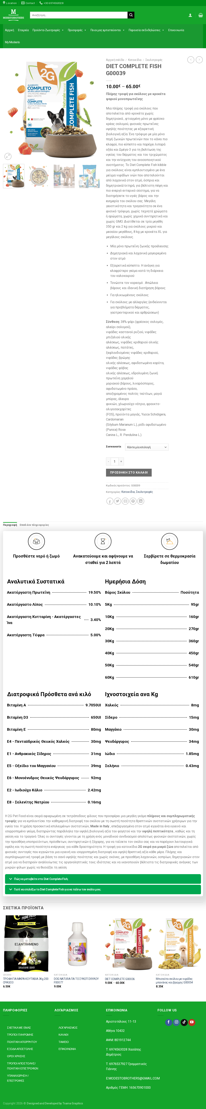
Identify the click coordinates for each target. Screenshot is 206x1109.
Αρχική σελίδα (115, 59)
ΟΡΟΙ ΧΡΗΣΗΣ (16, 1056)
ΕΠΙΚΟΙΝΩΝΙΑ (67, 1049)
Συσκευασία (113, 446)
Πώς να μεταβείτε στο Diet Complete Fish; (41, 879)
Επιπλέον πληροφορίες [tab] (34, 524)
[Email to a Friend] (125, 501)
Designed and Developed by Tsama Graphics (55, 1103)
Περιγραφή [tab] (10, 524)
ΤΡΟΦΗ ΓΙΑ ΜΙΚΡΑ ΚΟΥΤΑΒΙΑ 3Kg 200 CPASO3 (25, 980)
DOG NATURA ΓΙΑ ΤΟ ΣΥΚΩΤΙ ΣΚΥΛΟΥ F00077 (76, 980)
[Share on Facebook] (109, 501)
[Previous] (10, 108)
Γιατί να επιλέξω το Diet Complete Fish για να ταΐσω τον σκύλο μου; (57, 889)
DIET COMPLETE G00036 (120, 979)
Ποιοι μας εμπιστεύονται (106, 30)
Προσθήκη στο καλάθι (129, 472)
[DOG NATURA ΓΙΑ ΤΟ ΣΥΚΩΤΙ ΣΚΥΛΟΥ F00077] (77, 943)
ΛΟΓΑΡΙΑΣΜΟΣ (68, 1027)
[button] (103, 879)
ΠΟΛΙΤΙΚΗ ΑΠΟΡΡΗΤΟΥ (22, 1042)
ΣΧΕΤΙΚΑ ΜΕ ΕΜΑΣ (19, 1027)
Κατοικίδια (134, 59)
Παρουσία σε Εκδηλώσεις (144, 30)
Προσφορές (75, 30)
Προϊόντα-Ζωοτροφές (46, 30)
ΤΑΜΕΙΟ (64, 1042)
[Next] (93, 108)
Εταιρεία (23, 30)
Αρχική (9, 30)
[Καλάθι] (200, 15)
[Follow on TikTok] (184, 1022)
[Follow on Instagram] (176, 1022)
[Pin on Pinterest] (133, 501)
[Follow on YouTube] (191, 1022)
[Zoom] (7, 156)
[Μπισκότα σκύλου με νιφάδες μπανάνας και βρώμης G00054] (179, 943)
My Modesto (12, 42)
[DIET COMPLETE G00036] (128, 943)
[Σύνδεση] (190, 15)
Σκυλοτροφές (154, 59)
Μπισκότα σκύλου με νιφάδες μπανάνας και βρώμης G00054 (174, 980)
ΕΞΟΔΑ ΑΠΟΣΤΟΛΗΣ (20, 1049)
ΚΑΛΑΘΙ (63, 1034)
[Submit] (131, 15)
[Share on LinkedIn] (140, 501)
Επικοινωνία (176, 30)
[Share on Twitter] (117, 501)
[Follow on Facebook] (168, 1022)
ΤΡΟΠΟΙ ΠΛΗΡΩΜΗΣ (20, 1034)
